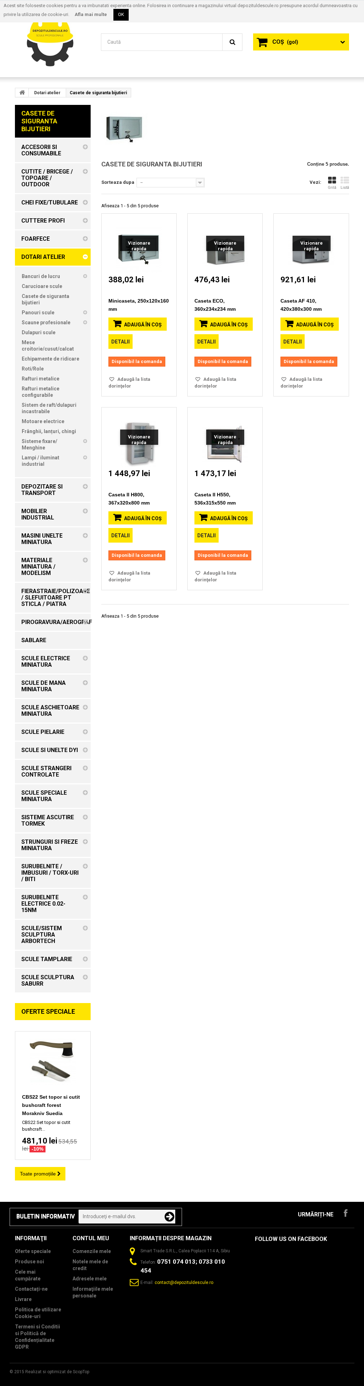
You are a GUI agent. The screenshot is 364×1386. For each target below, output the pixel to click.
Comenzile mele (92, 1251)
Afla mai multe (91, 14)
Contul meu (91, 1238)
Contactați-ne (31, 1289)
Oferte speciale (48, 1011)
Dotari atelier (47, 92)
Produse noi (29, 1261)
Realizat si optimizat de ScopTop (57, 1371)
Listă (345, 187)
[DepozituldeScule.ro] (53, 38)
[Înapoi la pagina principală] (22, 92)
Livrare (23, 1299)
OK (121, 14)
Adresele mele (90, 1278)
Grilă (332, 187)
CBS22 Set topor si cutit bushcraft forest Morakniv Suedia (51, 1105)
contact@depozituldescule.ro (184, 1282)
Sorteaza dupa (117, 182)
